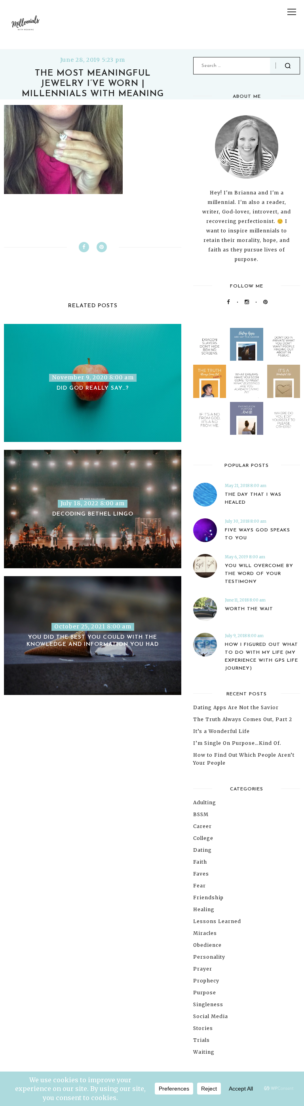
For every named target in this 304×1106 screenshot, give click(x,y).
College (203, 838)
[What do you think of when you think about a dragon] (209, 344)
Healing (204, 909)
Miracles (205, 933)
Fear (199, 886)
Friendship (208, 897)
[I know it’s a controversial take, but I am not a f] (246, 344)
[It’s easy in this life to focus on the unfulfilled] (246, 381)
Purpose (204, 993)
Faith (200, 862)
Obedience (207, 945)
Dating (202, 850)
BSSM (201, 814)
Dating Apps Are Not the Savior (236, 707)
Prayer (202, 969)
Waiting (204, 1052)
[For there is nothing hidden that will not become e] (283, 344)
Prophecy (206, 981)
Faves (201, 874)
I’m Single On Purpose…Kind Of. (237, 743)
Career (202, 826)
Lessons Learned (217, 921)
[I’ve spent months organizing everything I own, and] (283, 381)
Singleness (208, 1004)
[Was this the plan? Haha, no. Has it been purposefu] (246, 418)
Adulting (204, 802)
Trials (201, 1040)
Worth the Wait (249, 609)
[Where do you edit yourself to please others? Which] (283, 418)
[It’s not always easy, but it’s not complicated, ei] (209, 418)
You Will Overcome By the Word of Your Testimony (259, 573)
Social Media (210, 1016)
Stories (203, 1028)
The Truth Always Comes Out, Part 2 (242, 719)
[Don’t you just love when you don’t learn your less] (209, 381)
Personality (209, 957)
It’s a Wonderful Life (221, 731)
